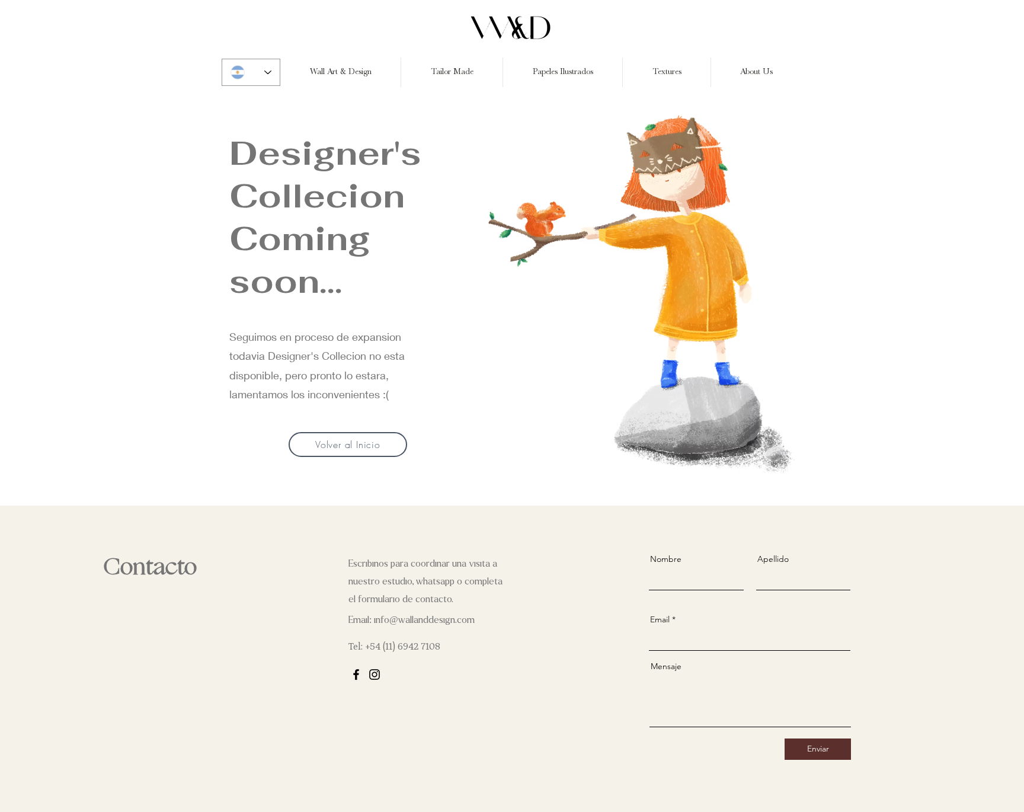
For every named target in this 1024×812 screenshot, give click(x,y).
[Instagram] (374, 674)
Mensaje (666, 666)
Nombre (665, 559)
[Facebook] (356, 674)
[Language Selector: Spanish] (251, 72)
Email (660, 619)
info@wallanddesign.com (424, 620)
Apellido (773, 559)
